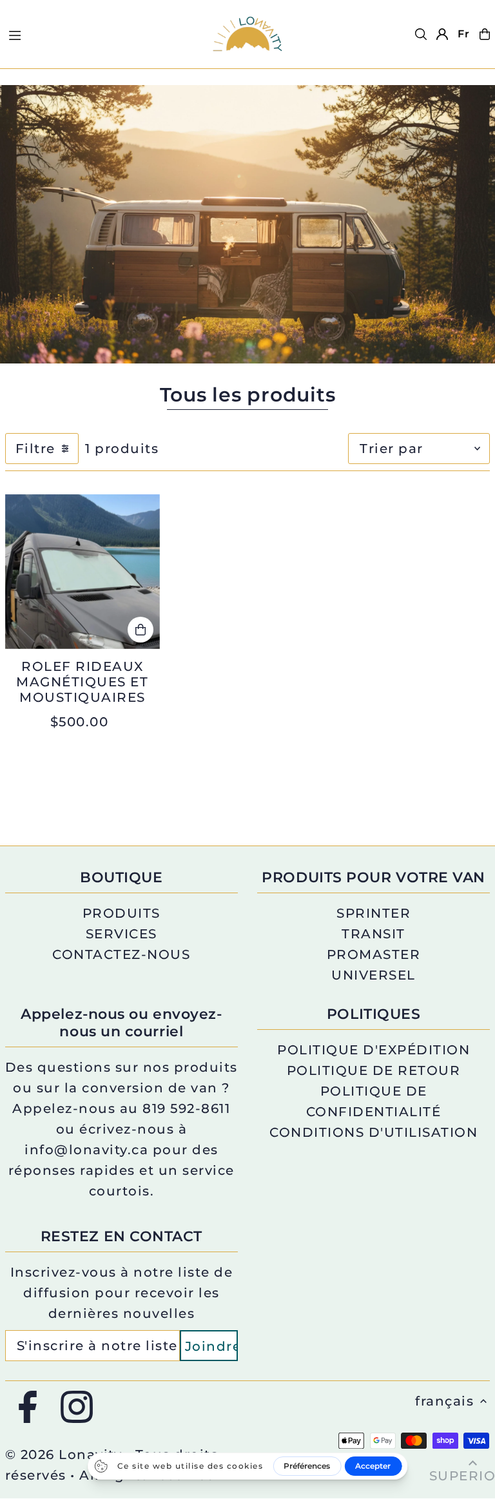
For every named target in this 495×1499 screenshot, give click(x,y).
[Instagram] (77, 1408)
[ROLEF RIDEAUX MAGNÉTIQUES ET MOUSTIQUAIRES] (82, 571)
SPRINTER (373, 913)
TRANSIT (373, 934)
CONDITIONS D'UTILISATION (373, 1132)
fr (464, 34)
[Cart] (485, 34)
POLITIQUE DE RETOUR (374, 1070)
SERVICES (121, 934)
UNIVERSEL (373, 975)
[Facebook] (28, 1408)
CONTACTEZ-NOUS (121, 954)
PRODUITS (121, 913)
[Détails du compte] (442, 34)
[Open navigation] (102, 33)
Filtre (35, 448)
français (444, 1401)
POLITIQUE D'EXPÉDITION (373, 1050)
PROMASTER (374, 954)
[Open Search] (421, 34)
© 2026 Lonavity (63, 1454)
